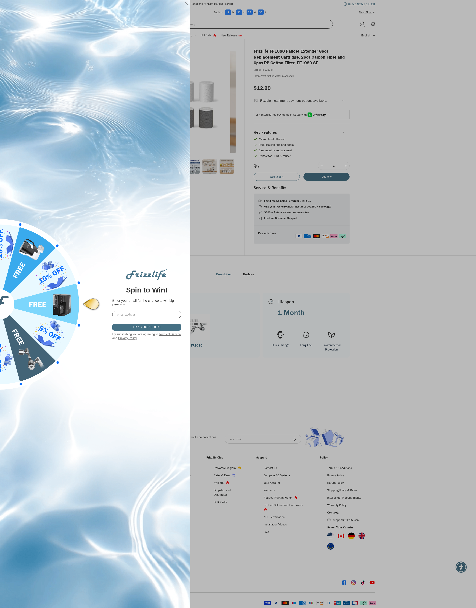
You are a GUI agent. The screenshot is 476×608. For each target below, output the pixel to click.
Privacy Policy (127, 338)
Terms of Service (170, 334)
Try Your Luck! (147, 327)
